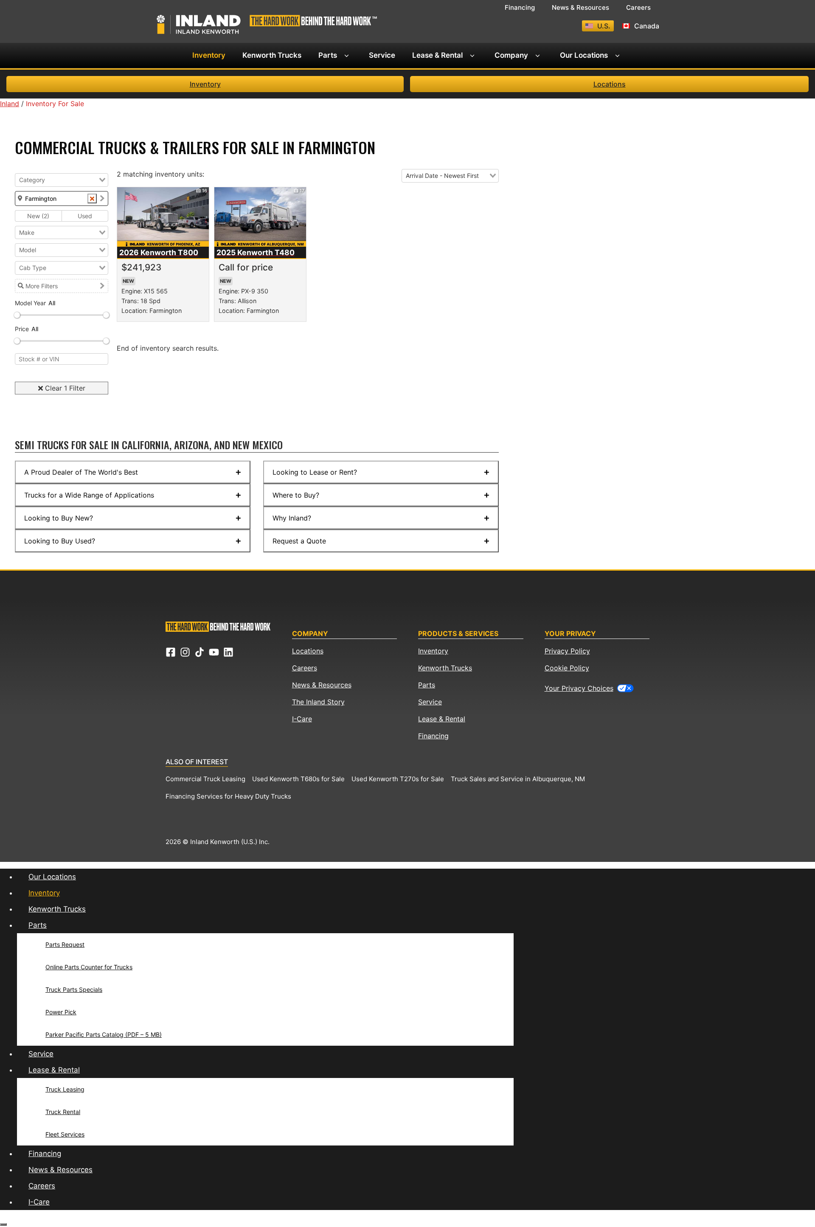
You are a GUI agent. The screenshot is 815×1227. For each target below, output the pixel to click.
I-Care (302, 719)
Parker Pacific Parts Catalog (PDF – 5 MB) (103, 1034)
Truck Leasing (64, 1089)
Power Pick (60, 1012)
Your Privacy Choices (579, 688)
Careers (638, 7)
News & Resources (580, 7)
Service (382, 55)
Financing (520, 7)
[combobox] (61, 180)
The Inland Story (318, 702)
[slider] (17, 315)
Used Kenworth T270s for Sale (397, 779)
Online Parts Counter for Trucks (88, 967)
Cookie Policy (567, 668)
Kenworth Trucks (271, 55)
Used (85, 216)
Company (511, 55)
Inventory (208, 55)
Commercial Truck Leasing (205, 779)
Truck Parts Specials (73, 989)
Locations (609, 84)
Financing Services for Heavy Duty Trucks (228, 796)
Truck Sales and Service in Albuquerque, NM (518, 779)
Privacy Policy (567, 651)
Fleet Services (64, 1134)
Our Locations (584, 55)
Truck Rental (62, 1111)
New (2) (38, 216)
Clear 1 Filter (64, 388)
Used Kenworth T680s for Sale (298, 779)
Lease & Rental (437, 55)
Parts (327, 55)
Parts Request (64, 944)
